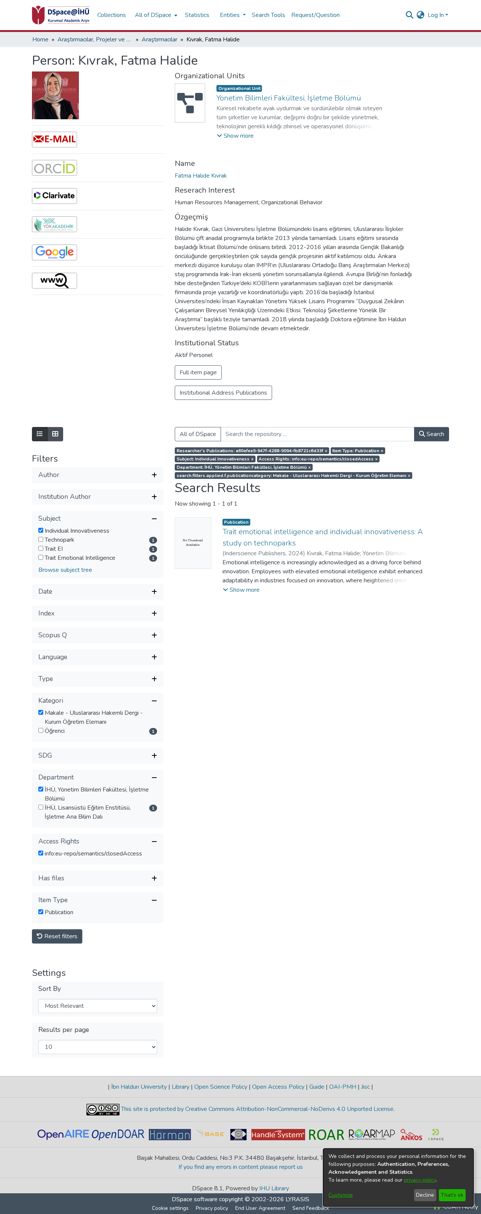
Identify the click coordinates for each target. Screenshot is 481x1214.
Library (180, 1087)
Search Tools (268, 15)
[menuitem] (155, 15)
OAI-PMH (343, 1087)
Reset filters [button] (60, 936)
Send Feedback (310, 1208)
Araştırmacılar (159, 39)
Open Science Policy (221, 1087)
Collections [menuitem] (111, 15)
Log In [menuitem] (436, 15)
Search (434, 434)
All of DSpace (198, 434)
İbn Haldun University (139, 1087)
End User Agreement (260, 1208)
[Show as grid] (55, 434)
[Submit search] (409, 15)
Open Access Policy (278, 1087)
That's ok (452, 1195)
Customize (340, 1195)
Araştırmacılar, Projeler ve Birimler (95, 39)
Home (40, 39)
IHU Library (274, 1188)
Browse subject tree (65, 570)
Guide (317, 1087)
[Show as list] (40, 434)
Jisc (365, 1087)
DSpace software (195, 1199)
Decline (425, 1195)
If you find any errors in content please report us (240, 1167)
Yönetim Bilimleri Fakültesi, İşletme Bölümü (288, 98)
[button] (235, 136)
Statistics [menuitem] (197, 15)
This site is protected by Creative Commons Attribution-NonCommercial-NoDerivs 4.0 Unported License (256, 1109)
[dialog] (398, 1177)
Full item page (198, 372)
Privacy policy (212, 1208)
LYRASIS (297, 1199)
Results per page (63, 1030)
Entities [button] (230, 15)
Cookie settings (170, 1208)
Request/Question (315, 15)
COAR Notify (460, 1207)
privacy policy (420, 1180)
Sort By (49, 989)
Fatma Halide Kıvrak (201, 176)
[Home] (61, 15)
